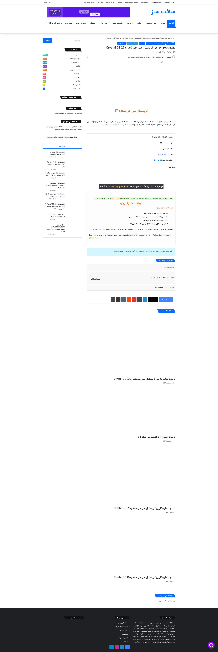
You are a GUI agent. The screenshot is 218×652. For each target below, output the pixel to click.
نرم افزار (130, 23)
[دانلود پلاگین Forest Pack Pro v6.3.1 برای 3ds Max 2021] (73, 165)
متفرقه (92, 23)
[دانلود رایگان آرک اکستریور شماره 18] (131, 410)
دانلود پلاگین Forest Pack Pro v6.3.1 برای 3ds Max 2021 (56, 164)
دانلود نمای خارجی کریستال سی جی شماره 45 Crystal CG (144, 577)
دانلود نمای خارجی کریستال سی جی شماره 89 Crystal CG (144, 508)
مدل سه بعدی (151, 23)
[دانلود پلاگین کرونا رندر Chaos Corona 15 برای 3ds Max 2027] (73, 186)
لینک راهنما (97, 229)
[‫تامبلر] (139, 299)
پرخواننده (62, 146)
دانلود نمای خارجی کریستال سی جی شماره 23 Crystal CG (144, 379)
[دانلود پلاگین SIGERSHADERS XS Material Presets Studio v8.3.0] (73, 227)
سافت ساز (118, 124)
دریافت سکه (144, 2)
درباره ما (100, 2)
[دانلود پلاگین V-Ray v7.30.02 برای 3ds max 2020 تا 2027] (73, 207)
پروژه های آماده (75, 59)
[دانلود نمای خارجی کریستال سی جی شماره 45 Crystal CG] (131, 545)
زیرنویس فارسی (80, 23)
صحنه (142, 43)
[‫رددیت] (129, 299)
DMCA (126, 642)
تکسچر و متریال (117, 23)
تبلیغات (120, 2)
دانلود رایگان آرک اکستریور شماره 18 (155, 437)
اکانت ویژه (115, 198)
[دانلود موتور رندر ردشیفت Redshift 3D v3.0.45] (73, 217)
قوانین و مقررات (89, 2)
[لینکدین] (145, 299)
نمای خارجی (121, 43)
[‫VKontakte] (123, 299)
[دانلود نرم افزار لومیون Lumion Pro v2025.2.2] (73, 155)
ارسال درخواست (110, 2)
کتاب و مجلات (76, 85)
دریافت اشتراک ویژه (122, 627)
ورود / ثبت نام (169, 2)
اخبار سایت (76, 89)
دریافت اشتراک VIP (55, 23)
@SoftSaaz (94, 238)
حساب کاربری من (156, 2)
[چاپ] (113, 299)
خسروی (169, 57)
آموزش (163, 23)
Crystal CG (170, 43)
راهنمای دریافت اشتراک (132, 2)
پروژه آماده (103, 23)
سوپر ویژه (68, 23)
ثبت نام (60, 129)
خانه (170, 23)
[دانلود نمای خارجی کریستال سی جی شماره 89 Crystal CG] (131, 475)
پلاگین (139, 23)
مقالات (78, 81)
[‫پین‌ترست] (134, 299)
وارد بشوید (157, 601)
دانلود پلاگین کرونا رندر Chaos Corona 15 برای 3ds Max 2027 (55, 185)
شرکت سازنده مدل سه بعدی (151, 38)
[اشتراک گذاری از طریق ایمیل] (118, 299)
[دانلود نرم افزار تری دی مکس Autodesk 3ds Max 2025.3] (73, 176)
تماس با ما (125, 634)
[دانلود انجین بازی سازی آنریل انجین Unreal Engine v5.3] (73, 197)
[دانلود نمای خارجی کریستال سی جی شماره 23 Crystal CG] (131, 346)
